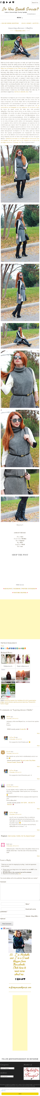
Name (27, 904)
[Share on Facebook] (1, 648)
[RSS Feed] (25, 648)
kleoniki (8, 751)
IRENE (8, 716)
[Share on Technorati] (23, 648)
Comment (3, 882)
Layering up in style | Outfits (8, 680)
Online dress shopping (9, 23)
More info (3, 1090)
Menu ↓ (20, 17)
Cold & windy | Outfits (30, 23)
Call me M (12, 737)
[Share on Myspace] (15, 648)
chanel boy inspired (9, 700)
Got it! (20, 1093)
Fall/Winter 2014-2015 (23, 700)
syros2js (8, 785)
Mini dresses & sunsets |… (23, 680)
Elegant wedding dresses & (23, 666)
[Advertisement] (20, 619)
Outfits (7, 698)
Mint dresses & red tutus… (8, 695)
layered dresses (9, 702)
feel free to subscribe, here (21, 92)
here (20, 873)
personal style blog (23, 702)
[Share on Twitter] (3, 648)
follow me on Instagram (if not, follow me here (13, 68)
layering (15, 702)
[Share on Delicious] (9, 648)
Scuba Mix (23, 729)
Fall (16, 700)
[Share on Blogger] (7, 648)
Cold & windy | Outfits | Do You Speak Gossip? (21, 836)
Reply (38, 733)
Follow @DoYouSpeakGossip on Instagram (20, 1059)
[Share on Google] (13, 648)
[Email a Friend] (5, 648)
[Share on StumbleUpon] (17, 648)
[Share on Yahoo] (19, 648)
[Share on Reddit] (21, 648)
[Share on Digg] (11, 648)
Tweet (2, 646)
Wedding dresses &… (8, 666)
